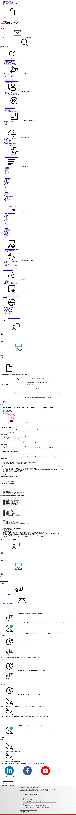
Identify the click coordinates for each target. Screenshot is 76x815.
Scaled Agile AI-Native (9, 107)
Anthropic (7, 167)
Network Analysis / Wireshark (10, 143)
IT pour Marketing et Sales (13, 95)
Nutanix (6, 194)
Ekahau (6, 183)
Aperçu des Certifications (10, 213)
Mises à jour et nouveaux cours (11, 283)
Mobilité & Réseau (8, 145)
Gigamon (7, 187)
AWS (6, 171)
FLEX (27, 633)
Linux (6, 142)
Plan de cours (5, 413)
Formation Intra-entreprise (10, 250)
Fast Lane (7, 185)
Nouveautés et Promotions (8, 270)
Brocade (6, 173)
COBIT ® (7, 122)
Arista (6, 169)
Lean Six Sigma (8, 126)
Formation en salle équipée (8, 603)
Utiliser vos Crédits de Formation (11, 81)
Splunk (6, 198)
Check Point (7, 174)
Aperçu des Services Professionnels (12, 261)
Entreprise (5, 297)
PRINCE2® (7, 125)
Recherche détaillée (4, 47)
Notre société (5, 780)
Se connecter (5, 6)
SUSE (6, 236)
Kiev (9, 751)
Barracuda (7, 172)
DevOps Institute (8, 156)
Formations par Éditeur (9, 75)
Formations (5, 49)
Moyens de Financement (9, 78)
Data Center (7, 141)
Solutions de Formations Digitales (11, 249)
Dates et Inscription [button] (4, 341)
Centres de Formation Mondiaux (14, 318)
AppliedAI (7, 168)
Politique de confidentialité (8, 781)
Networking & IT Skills (9, 61)
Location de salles (8, 251)
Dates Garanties (8, 77)
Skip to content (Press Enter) (8, 4)
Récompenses (7, 308)
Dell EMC (7, 181)
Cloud (6, 139)
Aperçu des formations (9, 121)
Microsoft (7, 193)
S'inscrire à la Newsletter (9, 282)
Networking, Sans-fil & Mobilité (11, 267)
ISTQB (6, 128)
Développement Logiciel (9, 144)
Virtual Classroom (6, 594)
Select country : (6, 17)
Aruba (6, 170)
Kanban (6, 109)
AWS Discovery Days (9, 294)
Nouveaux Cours (8, 82)
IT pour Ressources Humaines (13, 94)
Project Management (9, 92)
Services (4, 238)
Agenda (4, 412)
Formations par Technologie (10, 76)
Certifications (5, 202)
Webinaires (7, 293)
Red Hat (6, 197)
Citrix (6, 177)
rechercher (2, 46)
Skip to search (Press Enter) (8, 2)
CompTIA (7, 179)
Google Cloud (8, 188)
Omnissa (6, 195)
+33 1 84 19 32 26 (3, 37)
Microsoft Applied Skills (9, 230)
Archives (7, 281)
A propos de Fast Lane (9, 307)
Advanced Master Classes (10, 60)
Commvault (7, 178)
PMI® (6, 124)
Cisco (6, 175)
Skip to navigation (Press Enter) (9, 1)
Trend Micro (7, 200)
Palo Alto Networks (9, 196)
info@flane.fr (28, 37)
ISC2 (6, 191)
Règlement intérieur (9, 309)
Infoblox (6, 189)
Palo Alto (7, 231)
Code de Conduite (8, 311)
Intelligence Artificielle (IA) (10, 138)
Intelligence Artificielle (9, 263)
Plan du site (5, 783)
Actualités (7, 280)
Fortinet (6, 186)
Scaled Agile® (8, 234)
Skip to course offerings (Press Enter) (10, 3)
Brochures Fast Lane (9, 313)
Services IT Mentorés (9, 269)
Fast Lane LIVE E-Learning (10, 64)
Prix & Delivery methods (7, 411)
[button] (10, 17)
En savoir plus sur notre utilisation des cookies (28, 810)
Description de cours (7, 410)
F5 (5, 184)
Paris (8, 317)
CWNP (6, 180)
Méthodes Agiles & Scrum (10, 108)
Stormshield (7, 199)
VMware (7, 201)
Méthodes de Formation (9, 80)
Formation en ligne (11, 657)
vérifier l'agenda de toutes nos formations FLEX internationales (33, 763)
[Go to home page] (9, 27)
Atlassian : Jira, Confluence (13, 111)
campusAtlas (7, 74)
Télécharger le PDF (24, 422)
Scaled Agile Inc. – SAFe (10, 105)
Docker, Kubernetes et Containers (11, 157)
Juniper (6, 192)
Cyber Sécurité (8, 140)
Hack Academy (8, 62)
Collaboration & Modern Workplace (12, 265)
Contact (4, 782)
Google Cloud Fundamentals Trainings (12, 296)
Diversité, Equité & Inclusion (10, 312)
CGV (4, 778)
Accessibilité (7, 310)
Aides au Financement (9, 314)
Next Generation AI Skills (10, 63)
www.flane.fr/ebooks (30, 384)
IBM (6, 225)
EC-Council (7, 182)
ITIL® (6, 123)
